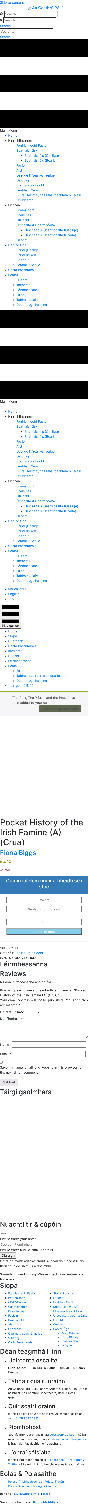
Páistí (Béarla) (70, 1333)
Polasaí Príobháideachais (25, 1481)
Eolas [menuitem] (12, 666)
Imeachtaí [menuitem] (15, 651)
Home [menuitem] (12, 631)
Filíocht (58, 1320)
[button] (5, 26)
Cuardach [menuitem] (15, 641)
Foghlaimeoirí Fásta (21, 1293)
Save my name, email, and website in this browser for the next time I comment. (41, 1069)
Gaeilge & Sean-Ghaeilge (25, 1333)
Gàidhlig (13, 1338)
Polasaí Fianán (54, 1481)
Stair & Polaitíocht (29, 953)
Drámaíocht (16, 1320)
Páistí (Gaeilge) (71, 1337)
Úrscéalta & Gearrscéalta (70, 1315)
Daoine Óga (61, 1329)
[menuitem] (17, 589)
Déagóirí (66, 1345)
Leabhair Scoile (71, 1341)
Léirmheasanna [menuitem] (19, 661)
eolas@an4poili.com (63, 1434)
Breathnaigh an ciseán (60, 709)
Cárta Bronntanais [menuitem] (22, 646)
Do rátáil (8, 1012)
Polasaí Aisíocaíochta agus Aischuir (32, 1486)
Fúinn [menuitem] (20, 671)
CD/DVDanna (17, 1302)
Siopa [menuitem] (12, 636)
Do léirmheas (11, 1019)
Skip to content (12, 2)
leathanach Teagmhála (71, 1439)
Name (6, 1044)
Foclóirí (13, 1315)
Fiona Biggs (18, 853)
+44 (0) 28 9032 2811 (23, 1418)
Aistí (11, 1324)
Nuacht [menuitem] (13, 656)
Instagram (75, 1459)
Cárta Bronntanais (20, 1342)
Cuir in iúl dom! (44, 932)
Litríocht (58, 1298)
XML (45, 1494)
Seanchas (15, 1329)
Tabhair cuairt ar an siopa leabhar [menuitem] (42, 676)
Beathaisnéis (17, 1298)
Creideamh (60, 1324)
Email (5, 1054)
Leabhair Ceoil (63, 1302)
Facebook (56, 1459)
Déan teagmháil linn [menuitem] (31, 681)
